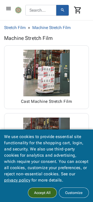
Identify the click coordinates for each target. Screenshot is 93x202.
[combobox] (41, 10)
